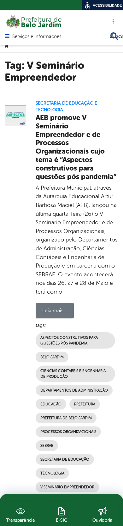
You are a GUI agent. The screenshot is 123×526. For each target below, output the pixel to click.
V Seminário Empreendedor (67, 487)
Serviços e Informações (36, 36)
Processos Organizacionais (68, 432)
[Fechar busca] (114, 36)
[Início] (7, 46)
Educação (51, 404)
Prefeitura (84, 404)
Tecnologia (52, 473)
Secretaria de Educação (64, 459)
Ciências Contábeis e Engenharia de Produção (73, 374)
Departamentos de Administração (74, 390)
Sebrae (46, 445)
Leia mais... (54, 310)
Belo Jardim (52, 357)
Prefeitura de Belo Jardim (66, 418)
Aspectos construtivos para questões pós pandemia (69, 340)
